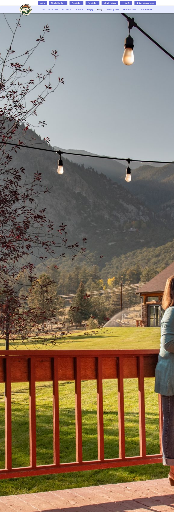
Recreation (79, 10)
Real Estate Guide (146, 10)
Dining (99, 10)
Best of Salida (53, 10)
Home (44, 10)
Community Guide (112, 10)
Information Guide (129, 10)
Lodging (90, 10)
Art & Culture (66, 10)
